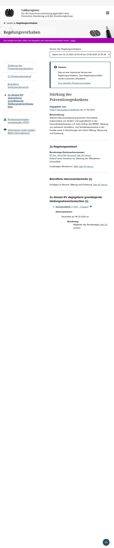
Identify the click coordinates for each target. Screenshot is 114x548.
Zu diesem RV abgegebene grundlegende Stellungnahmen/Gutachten (21, 101)
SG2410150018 (63, 207)
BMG (76, 166)
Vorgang (71, 155)
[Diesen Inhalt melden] (90, 207)
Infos (73, 40)
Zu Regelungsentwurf (19, 76)
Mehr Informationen (18, 133)
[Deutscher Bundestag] (11, 13)
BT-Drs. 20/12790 (58, 155)
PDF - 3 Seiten (81, 207)
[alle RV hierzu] (84, 155)
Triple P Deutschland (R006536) (65, 110)
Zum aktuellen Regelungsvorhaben (74, 83)
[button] (107, 13)
